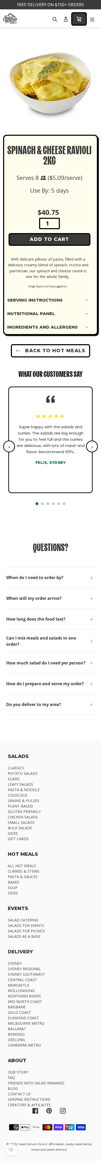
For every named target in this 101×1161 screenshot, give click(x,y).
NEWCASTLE (18, 985)
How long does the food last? (36, 619)
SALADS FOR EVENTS (26, 925)
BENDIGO (16, 1034)
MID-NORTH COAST (25, 1001)
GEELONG (16, 1039)
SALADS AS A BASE (24, 936)
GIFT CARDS (18, 838)
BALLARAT (17, 1028)
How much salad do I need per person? (45, 663)
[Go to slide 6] (64, 503)
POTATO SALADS (23, 773)
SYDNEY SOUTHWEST (26, 974)
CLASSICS (16, 767)
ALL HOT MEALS (22, 865)
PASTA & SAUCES (23, 876)
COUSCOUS (17, 795)
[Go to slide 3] (47, 503)
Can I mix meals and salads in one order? (41, 641)
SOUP (13, 887)
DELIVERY (20, 952)
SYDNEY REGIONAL (24, 968)
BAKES (13, 882)
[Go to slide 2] (42, 503)
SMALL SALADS (21, 822)
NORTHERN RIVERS (24, 996)
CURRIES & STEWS (23, 871)
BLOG (13, 1088)
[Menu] (92, 19)
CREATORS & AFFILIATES (29, 1104)
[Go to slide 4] (53, 503)
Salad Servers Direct (33, 1144)
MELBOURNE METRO (26, 1023)
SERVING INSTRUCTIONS (29, 1099)
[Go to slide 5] (58, 503)
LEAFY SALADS (20, 784)
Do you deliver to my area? (33, 704)
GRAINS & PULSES (23, 800)
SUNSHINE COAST (23, 1017)
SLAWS (14, 778)
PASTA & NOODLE (24, 789)
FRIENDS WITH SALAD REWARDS (36, 1083)
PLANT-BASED (20, 806)
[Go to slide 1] (36, 503)
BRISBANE (17, 1006)
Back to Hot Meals (54, 351)
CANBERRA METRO (24, 1045)
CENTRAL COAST (22, 979)
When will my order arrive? (34, 598)
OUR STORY (18, 1072)
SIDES (13, 833)
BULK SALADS (20, 827)
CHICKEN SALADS (23, 816)
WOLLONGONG (21, 990)
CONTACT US (19, 1093)
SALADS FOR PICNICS (26, 930)
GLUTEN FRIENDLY (24, 811)
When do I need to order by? (34, 577)
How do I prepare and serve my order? (45, 684)
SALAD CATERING (23, 920)
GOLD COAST (19, 1012)
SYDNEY (15, 963)
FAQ (11, 1077)
